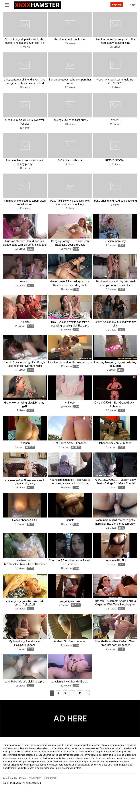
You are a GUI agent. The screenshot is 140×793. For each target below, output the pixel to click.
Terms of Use (49, 778)
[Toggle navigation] (8, 4)
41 (80, 693)
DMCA (22, 778)
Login (133, 4)
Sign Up (117, 4)
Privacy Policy (34, 778)
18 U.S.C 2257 (10, 778)
